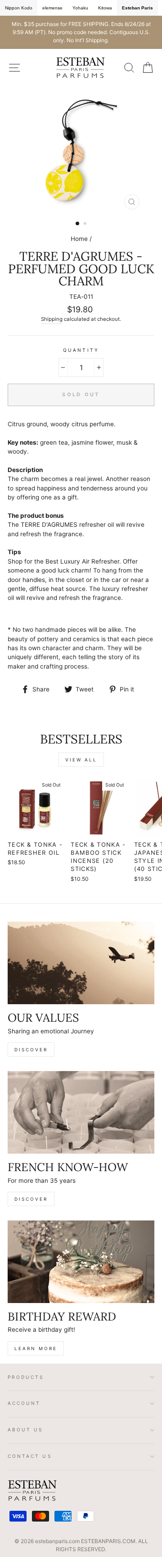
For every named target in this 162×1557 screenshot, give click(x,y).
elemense (52, 7)
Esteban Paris (137, 7)
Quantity (81, 350)
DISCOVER (31, 1049)
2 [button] (86, 224)
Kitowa (105, 7)
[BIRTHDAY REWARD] (81, 1261)
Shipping (52, 319)
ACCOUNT (24, 1403)
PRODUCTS (26, 1377)
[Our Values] (81, 963)
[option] (81, 32)
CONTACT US (30, 1456)
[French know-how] (81, 1112)
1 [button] (78, 224)
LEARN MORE (35, 1348)
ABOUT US (25, 1429)
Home (79, 238)
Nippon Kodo (18, 7)
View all (81, 759)
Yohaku (80, 7)
